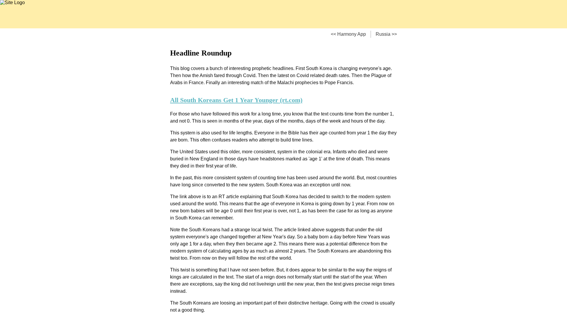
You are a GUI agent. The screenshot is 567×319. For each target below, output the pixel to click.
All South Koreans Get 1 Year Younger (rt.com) (236, 100)
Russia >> (386, 34)
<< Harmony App (348, 34)
